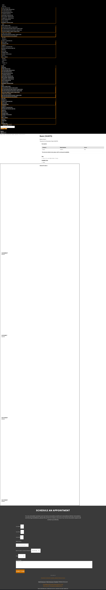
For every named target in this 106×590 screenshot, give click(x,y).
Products (4, 39)
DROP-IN (16, 134)
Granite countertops (7, 46)
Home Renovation (6, 8)
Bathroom (8, 134)
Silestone (4, 42)
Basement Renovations (7, 22)
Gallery (4, 37)
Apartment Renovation (7, 15)
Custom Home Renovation (8, 9)
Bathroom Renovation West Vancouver (11, 34)
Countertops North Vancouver (10, 27)
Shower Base (5, 52)
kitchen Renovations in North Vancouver (12, 28)
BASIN (13, 134)
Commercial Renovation (8, 18)
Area (3, 24)
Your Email (18, 537)
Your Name (18, 526)
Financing (4, 60)
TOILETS (3, 55)
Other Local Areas (6, 33)
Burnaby (56, 581)
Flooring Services (6, 13)
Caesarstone (5, 43)
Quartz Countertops (7, 40)
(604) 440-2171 (46, 586)
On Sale (3, 58)
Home (3, 5)
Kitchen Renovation (6, 10)
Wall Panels (5, 57)
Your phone (18, 531)
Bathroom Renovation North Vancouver (12, 30)
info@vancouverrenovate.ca (56, 586)
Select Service (18, 541)
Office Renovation (6, 19)
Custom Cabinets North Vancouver (11, 31)
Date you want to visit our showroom (23, 550)
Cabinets (4, 45)
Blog (3, 61)
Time (17, 556)
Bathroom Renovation (7, 12)
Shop (4, 134)
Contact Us (4, 62)
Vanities (4, 49)
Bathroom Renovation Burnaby (9, 36)
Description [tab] (44, 143)
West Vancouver (50, 581)
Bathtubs (4, 51)
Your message (18, 560)
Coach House (5, 21)
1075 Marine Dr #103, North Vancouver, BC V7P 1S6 (53, 584)
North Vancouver (6, 25)
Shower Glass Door (6, 54)
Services (4, 6)
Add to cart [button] (4, 256)
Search (13, 127)
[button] (28, 64)
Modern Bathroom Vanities (8, 48)
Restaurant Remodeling (8, 16)
